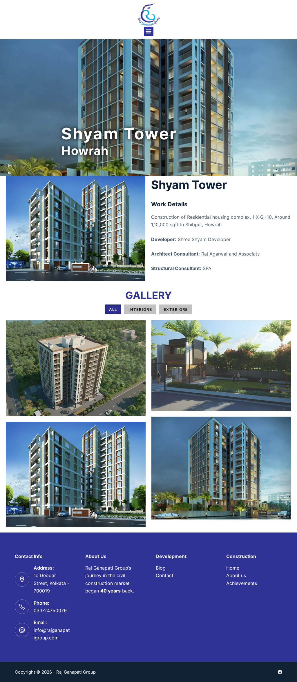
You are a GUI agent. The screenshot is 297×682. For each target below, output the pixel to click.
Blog (161, 568)
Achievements (241, 583)
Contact (164, 575)
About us (236, 575)
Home (232, 568)
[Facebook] (280, 672)
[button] (148, 31)
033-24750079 (50, 610)
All (113, 309)
